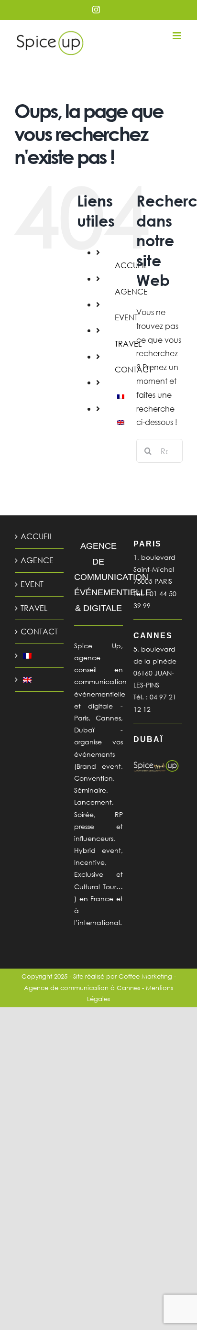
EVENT (126, 317)
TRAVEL (128, 343)
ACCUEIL (37, 536)
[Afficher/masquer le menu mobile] (178, 36)
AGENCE (37, 560)
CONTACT (39, 631)
